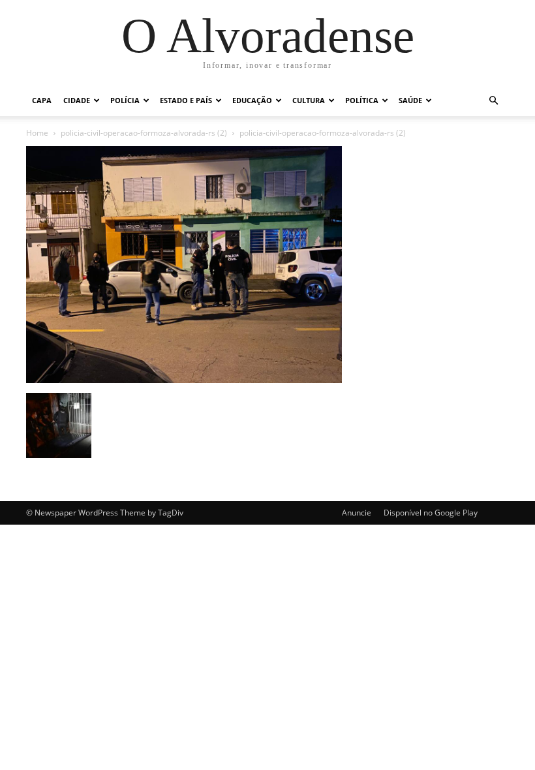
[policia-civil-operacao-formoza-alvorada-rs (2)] (184, 379)
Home (37, 132)
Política (361, 100)
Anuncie (356, 512)
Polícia (125, 100)
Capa (42, 100)
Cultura (308, 100)
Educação (252, 100)
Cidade (76, 100)
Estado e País (186, 100)
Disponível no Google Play (431, 512)
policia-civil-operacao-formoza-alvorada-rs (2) (144, 132)
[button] (493, 101)
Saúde (410, 100)
